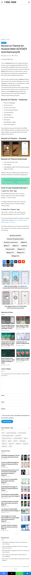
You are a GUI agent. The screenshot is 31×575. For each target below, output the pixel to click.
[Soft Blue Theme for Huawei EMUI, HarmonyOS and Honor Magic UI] (25, 527)
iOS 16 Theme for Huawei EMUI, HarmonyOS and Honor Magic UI (10, 495)
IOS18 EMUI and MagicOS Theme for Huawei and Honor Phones (10, 456)
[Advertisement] (15, 22)
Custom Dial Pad (16, 235)
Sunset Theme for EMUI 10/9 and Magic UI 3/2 (22, 359)
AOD (3, 433)
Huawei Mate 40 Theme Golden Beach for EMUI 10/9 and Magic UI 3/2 (8, 343)
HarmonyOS (10, 249)
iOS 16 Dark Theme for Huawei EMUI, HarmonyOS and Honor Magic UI (9, 503)
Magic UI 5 (15, 256)
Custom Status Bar (18, 438)
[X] (8, 261)
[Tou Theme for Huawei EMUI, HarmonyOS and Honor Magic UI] (25, 511)
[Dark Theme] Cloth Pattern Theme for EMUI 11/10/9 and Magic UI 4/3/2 (8, 361)
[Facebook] (4, 261)
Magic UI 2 (21, 249)
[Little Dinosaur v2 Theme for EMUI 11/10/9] (23, 336)
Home (3, 39)
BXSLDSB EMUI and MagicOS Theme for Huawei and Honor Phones (9, 488)
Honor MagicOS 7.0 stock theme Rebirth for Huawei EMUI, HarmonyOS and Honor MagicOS (10, 518)
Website (3, 408)
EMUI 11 (7, 246)
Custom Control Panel (11, 433)
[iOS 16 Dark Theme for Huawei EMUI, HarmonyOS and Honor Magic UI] (25, 504)
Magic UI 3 (10, 252)
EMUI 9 (24, 246)
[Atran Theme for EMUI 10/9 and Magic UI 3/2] (23, 320)
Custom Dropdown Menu (16, 239)
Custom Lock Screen (11, 242)
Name (3, 395)
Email (3, 402)
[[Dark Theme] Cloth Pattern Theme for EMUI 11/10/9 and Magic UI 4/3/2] (8, 353)
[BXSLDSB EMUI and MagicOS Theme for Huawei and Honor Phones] (25, 489)
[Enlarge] (28, 142)
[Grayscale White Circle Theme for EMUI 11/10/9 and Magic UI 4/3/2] (8, 320)
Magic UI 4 (21, 252)
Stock (10, 446)
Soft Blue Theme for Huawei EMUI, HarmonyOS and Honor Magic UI (9, 527)
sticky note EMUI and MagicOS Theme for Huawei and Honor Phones (10, 464)
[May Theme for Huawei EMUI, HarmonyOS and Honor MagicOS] (25, 481)
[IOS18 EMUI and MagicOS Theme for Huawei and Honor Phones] (25, 458)
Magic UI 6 (4, 446)
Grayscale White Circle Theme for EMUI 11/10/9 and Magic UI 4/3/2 (8, 327)
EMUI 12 (15, 246)
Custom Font (18, 435)
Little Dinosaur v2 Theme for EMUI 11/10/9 (22, 342)
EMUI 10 (24, 242)
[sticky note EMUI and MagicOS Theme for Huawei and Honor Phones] (25, 465)
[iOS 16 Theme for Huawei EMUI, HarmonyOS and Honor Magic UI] (25, 497)
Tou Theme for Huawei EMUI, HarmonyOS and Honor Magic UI (10, 510)
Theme (8, 39)
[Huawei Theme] (10, 2)
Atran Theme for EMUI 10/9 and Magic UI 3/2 (22, 326)
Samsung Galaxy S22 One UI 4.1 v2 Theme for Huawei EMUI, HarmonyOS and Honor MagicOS (10, 472)
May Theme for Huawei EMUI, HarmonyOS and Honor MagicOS (9, 481)
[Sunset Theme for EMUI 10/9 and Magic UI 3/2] (23, 353)
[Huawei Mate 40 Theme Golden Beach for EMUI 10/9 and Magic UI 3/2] (8, 336)
